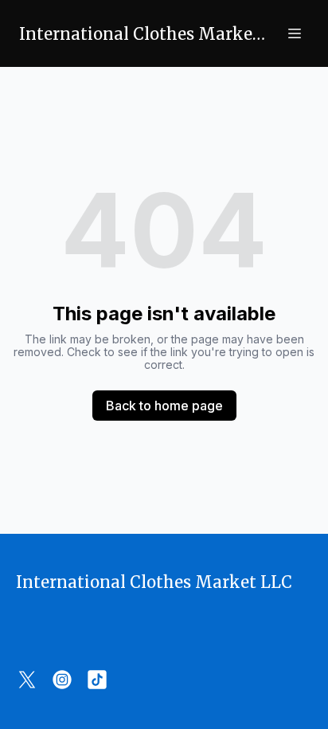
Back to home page (164, 405)
